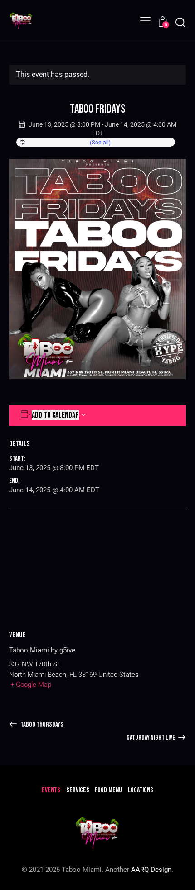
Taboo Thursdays (41, 724)
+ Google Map (30, 685)
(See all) (100, 142)
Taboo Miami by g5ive (42, 650)
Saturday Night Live (151, 737)
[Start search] (180, 22)
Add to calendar (55, 415)
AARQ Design (151, 870)
